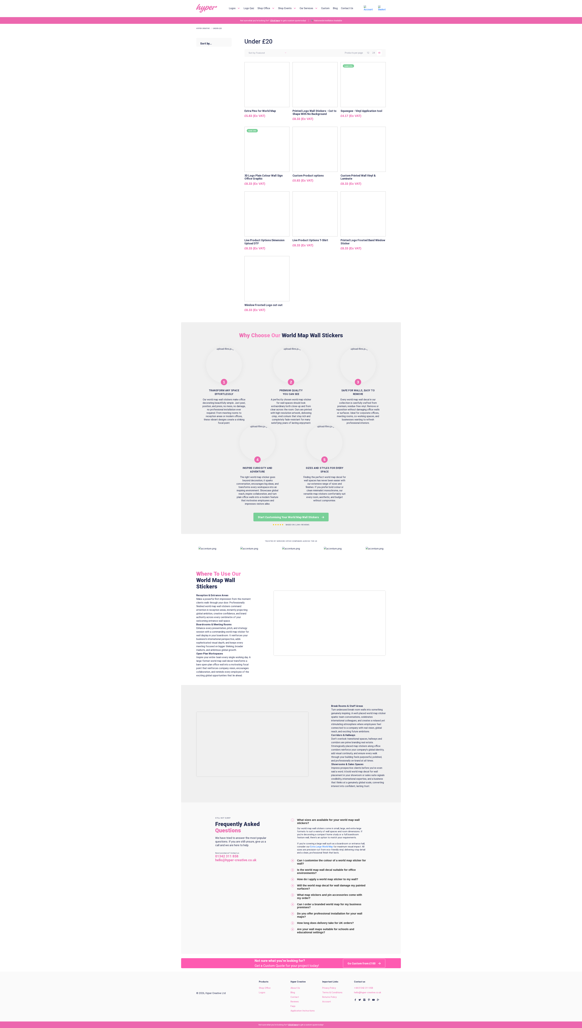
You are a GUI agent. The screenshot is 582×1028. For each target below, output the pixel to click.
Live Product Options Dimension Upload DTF (264, 242)
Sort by (252, 53)
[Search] (355, 8)
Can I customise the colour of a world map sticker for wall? (331, 862)
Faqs (293, 1006)
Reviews (295, 1001)
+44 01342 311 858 (363, 988)
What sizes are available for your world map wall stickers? (328, 821)
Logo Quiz (249, 8)
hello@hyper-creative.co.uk (367, 992)
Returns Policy (329, 997)
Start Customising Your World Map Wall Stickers (288, 517)
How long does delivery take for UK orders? (325, 922)
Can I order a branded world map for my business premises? (329, 906)
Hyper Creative (203, 28)
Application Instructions (303, 1010)
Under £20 (217, 28)
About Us (295, 988)
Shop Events (285, 8)
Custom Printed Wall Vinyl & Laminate (358, 177)
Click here (275, 20)
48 (379, 53)
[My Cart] (382, 8)
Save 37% (348, 66)
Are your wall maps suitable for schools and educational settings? (325, 931)
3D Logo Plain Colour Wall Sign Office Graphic (263, 177)
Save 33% (252, 131)
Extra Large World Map (321, 846)
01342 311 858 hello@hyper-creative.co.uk (235, 858)
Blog (335, 8)
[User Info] (368, 8)
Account (326, 1001)
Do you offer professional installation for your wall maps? (329, 915)
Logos (232, 8)
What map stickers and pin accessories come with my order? (329, 896)
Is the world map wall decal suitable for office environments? (326, 871)
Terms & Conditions (332, 992)
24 (373, 53)
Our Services (307, 8)
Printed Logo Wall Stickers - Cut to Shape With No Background (314, 112)
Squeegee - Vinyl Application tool (361, 110)
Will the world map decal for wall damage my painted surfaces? (331, 887)
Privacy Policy (329, 988)
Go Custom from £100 (362, 963)
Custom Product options (308, 175)
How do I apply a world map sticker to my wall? (327, 879)
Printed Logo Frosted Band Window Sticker (363, 242)
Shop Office (264, 8)
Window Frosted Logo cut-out (263, 305)
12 (368, 53)
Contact (295, 997)
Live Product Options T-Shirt (310, 240)
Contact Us (347, 8)
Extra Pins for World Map (260, 110)
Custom (325, 8)
